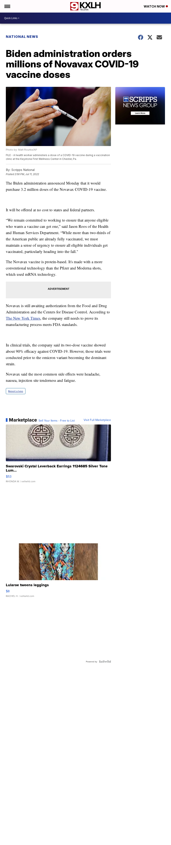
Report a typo (15, 391)
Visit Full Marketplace (97, 419)
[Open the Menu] (7, 6)
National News (22, 37)
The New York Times (23, 318)
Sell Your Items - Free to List (57, 420)
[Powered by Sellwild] (105, 661)
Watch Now (155, 6)
